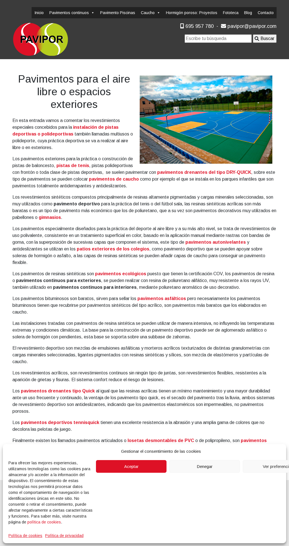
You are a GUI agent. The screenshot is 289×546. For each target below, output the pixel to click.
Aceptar (131, 466)
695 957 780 (199, 26)
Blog (248, 12)
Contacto (266, 12)
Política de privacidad (64, 535)
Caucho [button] (148, 12)
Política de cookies (25, 535)
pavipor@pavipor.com (251, 26)
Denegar (205, 466)
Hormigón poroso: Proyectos (191, 12)
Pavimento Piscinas (117, 12)
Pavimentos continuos (69, 12)
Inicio (39, 12)
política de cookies (44, 522)
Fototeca (230, 12)
